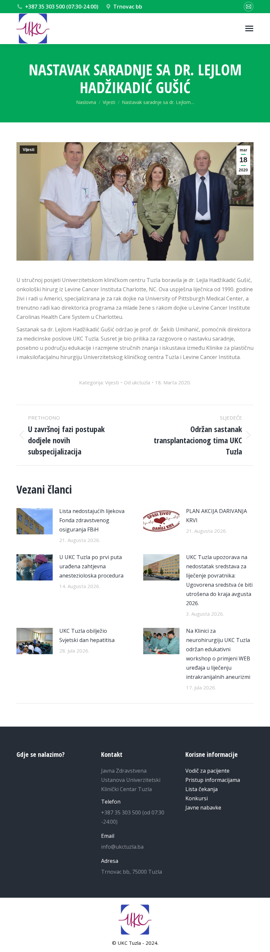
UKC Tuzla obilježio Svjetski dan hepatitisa (87, 635)
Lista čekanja (201, 789)
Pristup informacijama (212, 780)
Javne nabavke (203, 807)
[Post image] (34, 521)
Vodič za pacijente (207, 770)
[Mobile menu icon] (249, 28)
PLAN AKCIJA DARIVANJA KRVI (216, 515)
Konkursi (196, 798)
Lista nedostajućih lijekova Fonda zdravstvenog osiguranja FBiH (91, 520)
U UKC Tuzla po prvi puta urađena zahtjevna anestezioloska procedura (91, 566)
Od (137, 382)
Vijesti (28, 149)
